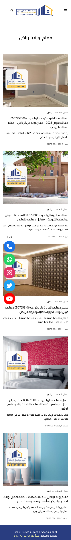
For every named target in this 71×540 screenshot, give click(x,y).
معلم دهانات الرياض (25, 531)
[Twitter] (9, 286)
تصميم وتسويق (48, 535)
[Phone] (9, 246)
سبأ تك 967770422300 (26, 535)
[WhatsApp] (9, 259)
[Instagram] (9, 272)
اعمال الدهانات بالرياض (57, 112)
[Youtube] (9, 299)
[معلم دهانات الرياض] (35, 10)
